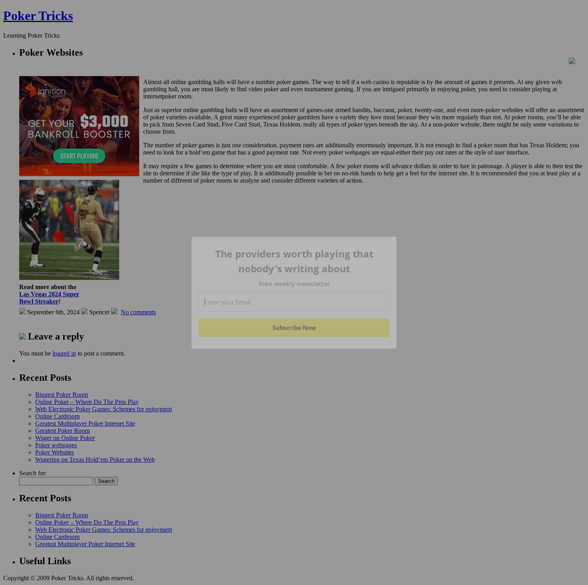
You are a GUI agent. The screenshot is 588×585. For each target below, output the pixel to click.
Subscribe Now (294, 327)
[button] (294, 261)
